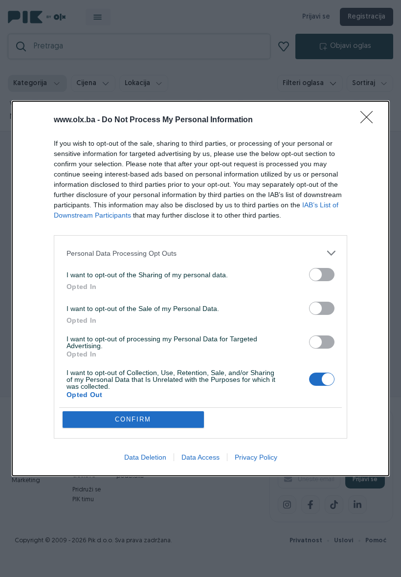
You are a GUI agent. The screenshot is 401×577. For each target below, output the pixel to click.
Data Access (200, 457)
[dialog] (200, 288)
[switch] (321, 274)
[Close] (369, 120)
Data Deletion (145, 457)
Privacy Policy (256, 457)
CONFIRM (133, 419)
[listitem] (200, 253)
